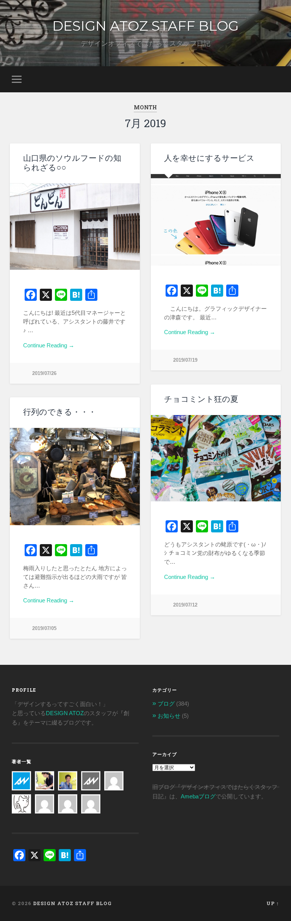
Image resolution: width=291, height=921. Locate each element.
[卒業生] (90, 776)
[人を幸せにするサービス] (216, 220)
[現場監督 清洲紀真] (67, 776)
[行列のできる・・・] (75, 476)
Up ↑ (272, 903)
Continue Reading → (48, 345)
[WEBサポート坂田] (90, 799)
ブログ (166, 703)
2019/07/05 (44, 628)
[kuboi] (113, 776)
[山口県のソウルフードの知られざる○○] (75, 227)
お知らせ (169, 716)
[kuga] (67, 799)
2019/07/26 (44, 373)
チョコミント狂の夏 (201, 399)
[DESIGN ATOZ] (21, 776)
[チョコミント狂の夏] (216, 458)
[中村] (44, 799)
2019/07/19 (185, 360)
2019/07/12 (185, 605)
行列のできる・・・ (59, 412)
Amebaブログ (198, 796)
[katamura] (21, 799)
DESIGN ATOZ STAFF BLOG (145, 25)
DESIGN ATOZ (65, 713)
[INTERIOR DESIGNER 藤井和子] (44, 776)
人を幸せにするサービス (209, 158)
